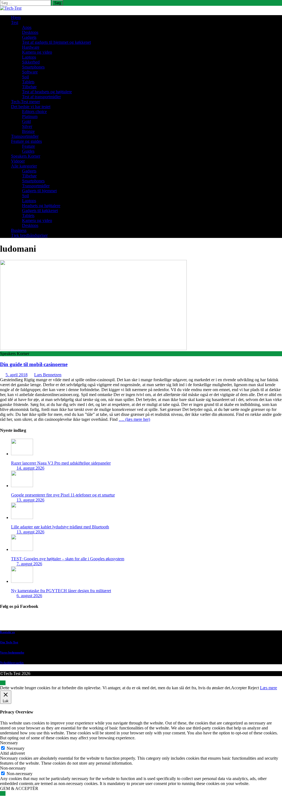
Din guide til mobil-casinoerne (33, 364)
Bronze (28, 131)
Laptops (29, 57)
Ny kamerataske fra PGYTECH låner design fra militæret (61, 590)
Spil (25, 77)
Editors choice (34, 111)
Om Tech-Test (9, 642)
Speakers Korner (25, 156)
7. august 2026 (29, 563)
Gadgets (29, 37)
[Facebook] (146, 620)
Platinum (29, 116)
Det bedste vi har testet (30, 106)
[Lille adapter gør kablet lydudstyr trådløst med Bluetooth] (22, 517)
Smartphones (33, 67)
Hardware (30, 47)
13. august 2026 (30, 500)
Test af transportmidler (41, 96)
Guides (28, 151)
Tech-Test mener (25, 101)
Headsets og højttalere (41, 205)
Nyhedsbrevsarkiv (12, 662)
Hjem (16, 17)
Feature (28, 146)
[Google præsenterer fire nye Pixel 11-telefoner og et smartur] (22, 485)
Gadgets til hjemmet (39, 190)
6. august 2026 (29, 595)
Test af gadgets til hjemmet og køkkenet (56, 42)
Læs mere (268, 687)
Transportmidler (25, 136)
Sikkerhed (31, 62)
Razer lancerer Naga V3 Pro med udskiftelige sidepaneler (61, 463)
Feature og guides (26, 141)
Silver (27, 126)
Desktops (30, 32)
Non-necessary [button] (13, 768)
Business (18, 230)
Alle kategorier (24, 166)
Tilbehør (29, 86)
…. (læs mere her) (134, 419)
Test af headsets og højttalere (47, 91)
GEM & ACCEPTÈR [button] (19, 788)
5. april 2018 (17, 374)
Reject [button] (253, 687)
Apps (26, 27)
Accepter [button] (239, 687)
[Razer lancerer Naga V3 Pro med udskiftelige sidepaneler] (22, 453)
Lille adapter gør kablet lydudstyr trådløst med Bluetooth (60, 527)
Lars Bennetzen (47, 374)
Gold (26, 121)
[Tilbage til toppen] (3, 682)
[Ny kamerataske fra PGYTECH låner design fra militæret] (22, 581)
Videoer (18, 161)
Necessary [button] (9, 742)
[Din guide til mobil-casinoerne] (93, 348)
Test (14, 22)
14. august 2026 (30, 468)
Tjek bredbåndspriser (29, 235)
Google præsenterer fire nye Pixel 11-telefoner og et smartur (63, 495)
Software (30, 72)
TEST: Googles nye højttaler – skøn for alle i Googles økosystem (67, 558)
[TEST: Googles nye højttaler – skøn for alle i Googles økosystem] (22, 549)
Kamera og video (37, 52)
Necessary (16, 748)
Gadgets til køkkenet (40, 210)
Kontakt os (7, 632)
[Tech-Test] (10, 8)
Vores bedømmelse (12, 652)
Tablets (28, 81)
